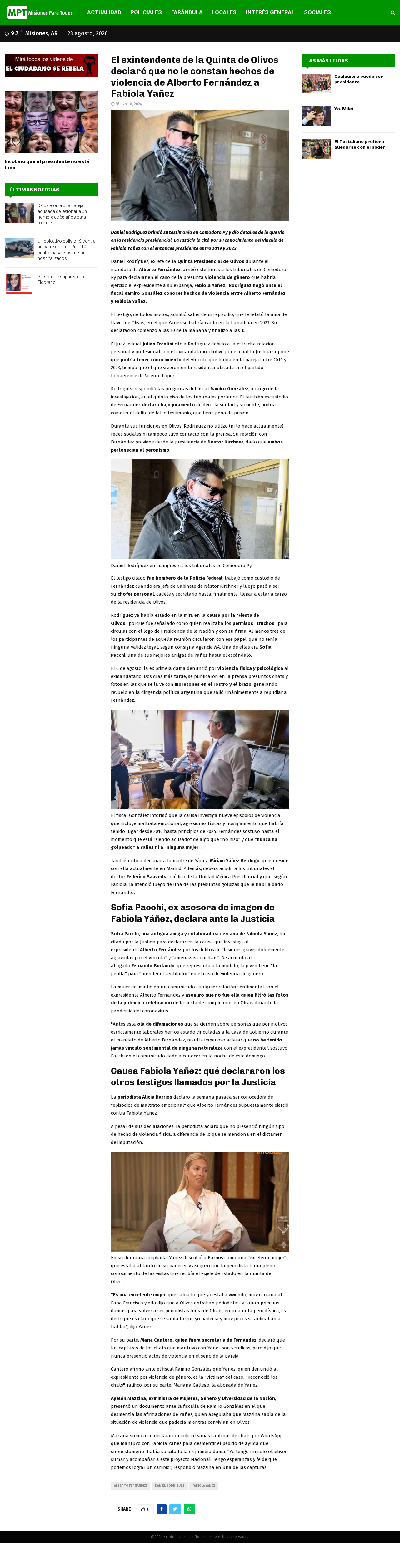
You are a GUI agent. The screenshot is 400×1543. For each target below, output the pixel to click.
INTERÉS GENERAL (270, 12)
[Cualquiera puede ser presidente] (316, 83)
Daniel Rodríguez (170, 1486)
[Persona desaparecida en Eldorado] (19, 284)
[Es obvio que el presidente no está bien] (51, 122)
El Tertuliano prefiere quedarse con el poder (359, 144)
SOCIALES (317, 12)
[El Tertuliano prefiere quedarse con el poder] (316, 149)
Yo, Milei (343, 108)
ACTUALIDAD (104, 12)
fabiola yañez (203, 1486)
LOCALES (224, 12)
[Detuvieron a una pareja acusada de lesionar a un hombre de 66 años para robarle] (19, 212)
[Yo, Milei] (316, 116)
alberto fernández (130, 1486)
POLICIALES (146, 12)
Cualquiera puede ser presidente (358, 79)
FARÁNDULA (187, 12)
